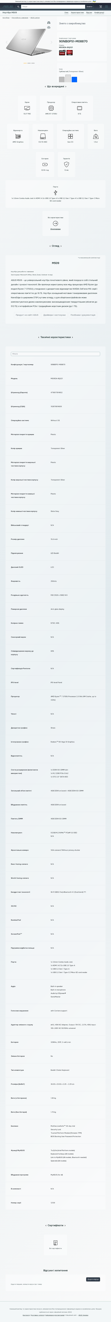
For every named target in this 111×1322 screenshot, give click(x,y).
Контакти (26, 1315)
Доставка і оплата (37, 1315)
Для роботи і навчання (20, 18)
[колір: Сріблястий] (68, 78)
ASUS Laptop (35, 18)
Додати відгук (93, 1279)
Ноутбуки (6, 18)
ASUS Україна (83, 1315)
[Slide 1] (29, 63)
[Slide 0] (25, 63)
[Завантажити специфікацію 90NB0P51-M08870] (48, 27)
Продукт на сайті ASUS (27, 315)
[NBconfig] (8, 6)
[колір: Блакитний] (74, 79)
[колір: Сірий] (61, 79)
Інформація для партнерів (55, 1315)
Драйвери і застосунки (54, 315)
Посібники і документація (83, 315)
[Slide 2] (33, 63)
